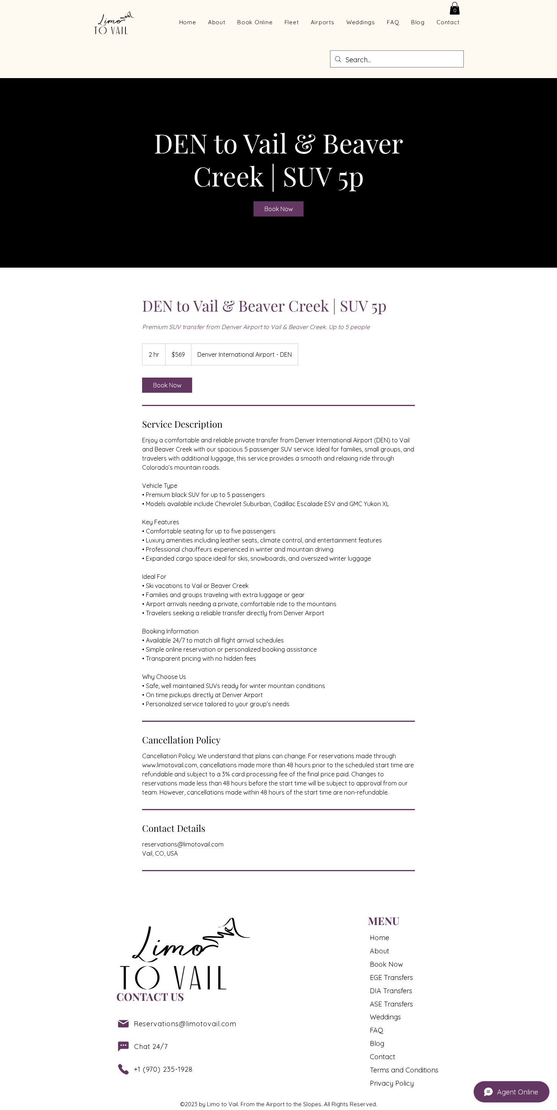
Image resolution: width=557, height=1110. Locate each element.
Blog (377, 1043)
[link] (278, 208)
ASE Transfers (391, 1004)
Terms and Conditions (398, 1070)
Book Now (386, 964)
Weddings (385, 1017)
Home (379, 937)
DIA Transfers (391, 990)
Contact (382, 1056)
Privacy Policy (392, 1083)
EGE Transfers (391, 977)
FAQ (376, 1030)
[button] (454, 8)
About (379, 951)
